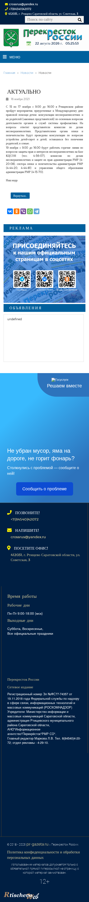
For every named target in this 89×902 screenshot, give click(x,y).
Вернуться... (20, 195)
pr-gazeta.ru (37, 844)
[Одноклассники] (16, 211)
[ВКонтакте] (10, 211)
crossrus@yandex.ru (23, 4)
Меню (14, 57)
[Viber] (23, 211)
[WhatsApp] (30, 211)
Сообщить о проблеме (44, 488)
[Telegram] (36, 211)
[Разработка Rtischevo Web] (45, 894)
